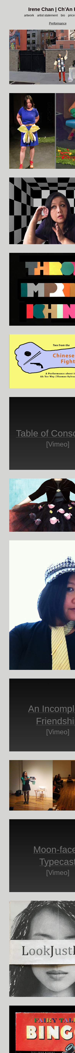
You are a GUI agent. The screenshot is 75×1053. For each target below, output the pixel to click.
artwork (26, 15)
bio (64, 15)
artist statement (47, 15)
